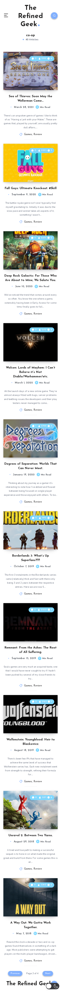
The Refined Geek (30, 16)
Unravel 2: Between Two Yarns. (30, 835)
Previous (15, 973)
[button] (52, 986)
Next (47, 973)
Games (28, 134)
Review (38, 134)
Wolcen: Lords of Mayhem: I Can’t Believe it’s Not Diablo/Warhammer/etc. (30, 372)
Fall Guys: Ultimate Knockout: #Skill (31, 188)
